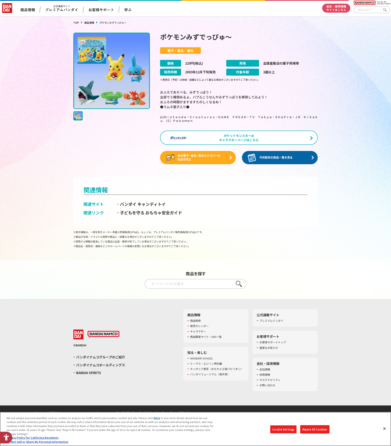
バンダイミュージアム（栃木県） (210, 374)
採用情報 (264, 375)
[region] (195, 429)
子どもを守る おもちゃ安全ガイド (151, 213)
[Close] (384, 428)
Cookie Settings (283, 429)
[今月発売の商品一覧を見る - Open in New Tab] (280, 157)
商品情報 (89, 22)
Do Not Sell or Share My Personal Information (37, 442)
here (157, 418)
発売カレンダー (199, 326)
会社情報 (264, 369)
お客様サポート (101, 9)
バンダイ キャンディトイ (143, 204)
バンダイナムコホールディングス (100, 365)
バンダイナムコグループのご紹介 (100, 357)
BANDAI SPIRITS (88, 372)
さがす (387, 9)
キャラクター (198, 331)
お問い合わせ (267, 385)
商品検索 (195, 321)
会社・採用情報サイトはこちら (336, 8)
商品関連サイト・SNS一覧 (206, 337)
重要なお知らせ (268, 348)
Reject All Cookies (314, 429)
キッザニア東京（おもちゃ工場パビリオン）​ (216, 369)
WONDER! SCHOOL (201, 358)
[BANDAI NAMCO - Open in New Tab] (103, 334)
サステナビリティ (269, 380)
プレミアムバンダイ (271, 321)
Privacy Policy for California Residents (33, 438)
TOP (76, 22)
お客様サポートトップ (272, 342)
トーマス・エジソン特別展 (206, 364)
